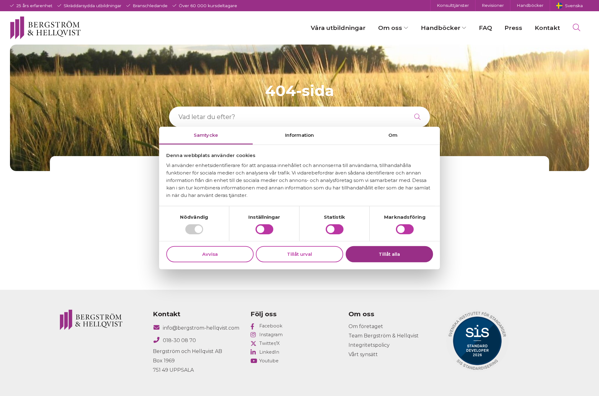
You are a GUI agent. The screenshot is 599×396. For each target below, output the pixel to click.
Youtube (269, 361)
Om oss (390, 27)
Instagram (271, 334)
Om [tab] (392, 135)
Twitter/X (269, 343)
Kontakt (547, 27)
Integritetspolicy (369, 345)
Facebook (270, 326)
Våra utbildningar (338, 27)
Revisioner (493, 5)
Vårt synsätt (363, 354)
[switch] (264, 229)
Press (513, 27)
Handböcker (530, 5)
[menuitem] (569, 5)
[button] (417, 117)
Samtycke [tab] (206, 135)
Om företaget (365, 326)
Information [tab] (299, 135)
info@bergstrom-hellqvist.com (201, 328)
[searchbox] (287, 117)
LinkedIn (269, 352)
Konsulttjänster (453, 5)
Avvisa (210, 254)
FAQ (485, 27)
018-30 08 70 (179, 340)
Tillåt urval (299, 254)
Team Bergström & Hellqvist (383, 336)
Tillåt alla (389, 254)
